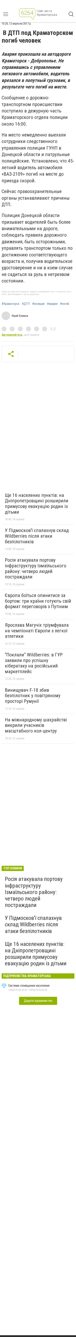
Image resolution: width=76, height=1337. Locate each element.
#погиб (64, 304)
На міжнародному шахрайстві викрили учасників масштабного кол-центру (36, 725)
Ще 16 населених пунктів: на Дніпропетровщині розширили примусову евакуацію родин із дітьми (36, 503)
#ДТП (26, 304)
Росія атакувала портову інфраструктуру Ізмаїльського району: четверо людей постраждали (35, 568)
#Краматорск (10, 304)
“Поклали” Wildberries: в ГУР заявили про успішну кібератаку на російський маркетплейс (34, 663)
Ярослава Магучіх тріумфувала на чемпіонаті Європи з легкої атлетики (37, 630)
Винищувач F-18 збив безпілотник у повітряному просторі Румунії (32, 695)
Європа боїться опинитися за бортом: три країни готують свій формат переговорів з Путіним (38, 601)
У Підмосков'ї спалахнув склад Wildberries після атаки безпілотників (37, 536)
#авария (52, 304)
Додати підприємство (38, 1001)
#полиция (38, 304)
